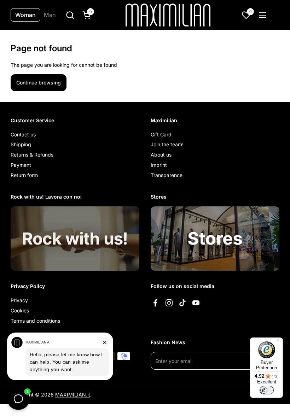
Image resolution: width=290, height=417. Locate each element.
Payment (21, 165)
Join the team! (167, 144)
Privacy (19, 300)
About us (161, 155)
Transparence (166, 175)
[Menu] (278, 341)
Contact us (23, 134)
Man (50, 14)
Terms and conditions (35, 321)
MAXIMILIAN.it (72, 395)
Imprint (159, 165)
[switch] (267, 390)
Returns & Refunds (32, 155)
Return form (24, 175)
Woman (25, 14)
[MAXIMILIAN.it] (168, 15)
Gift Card (161, 134)
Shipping (21, 144)
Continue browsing (38, 83)
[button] (69, 15)
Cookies (20, 310)
